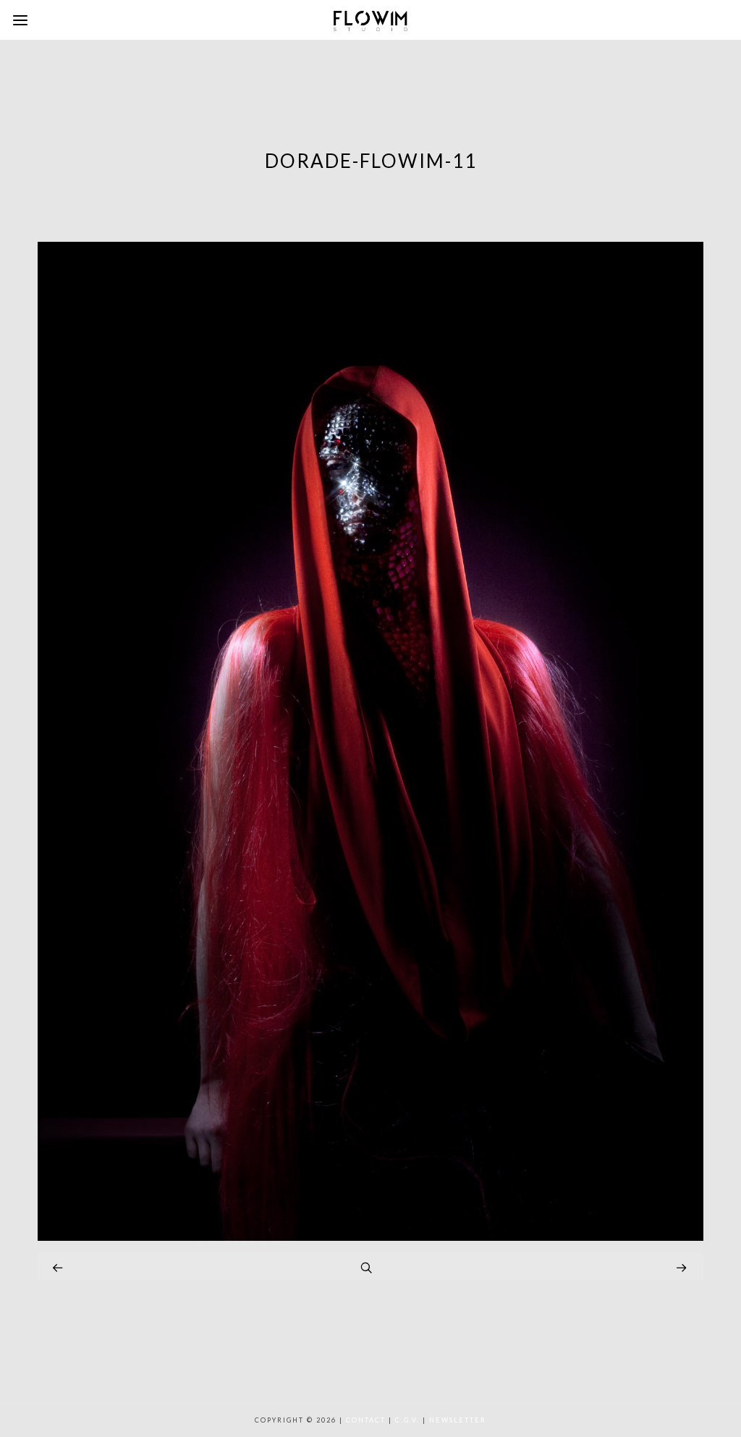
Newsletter (457, 1420)
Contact (366, 1420)
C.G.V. (407, 1420)
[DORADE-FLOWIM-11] (370, 1237)
